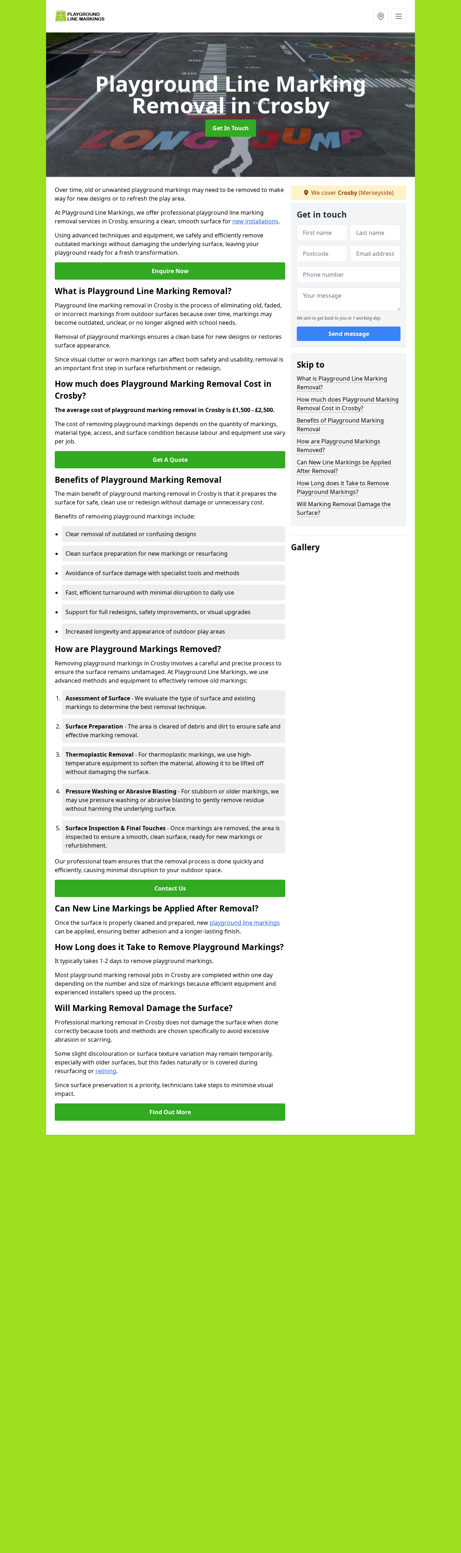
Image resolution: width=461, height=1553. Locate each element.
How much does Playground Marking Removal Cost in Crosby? (348, 403)
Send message (348, 334)
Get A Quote (170, 460)
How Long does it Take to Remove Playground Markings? (343, 487)
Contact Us (170, 888)
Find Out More (170, 1112)
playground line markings (245, 923)
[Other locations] (380, 16)
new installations (255, 221)
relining (105, 1071)
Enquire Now (170, 271)
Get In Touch (230, 128)
